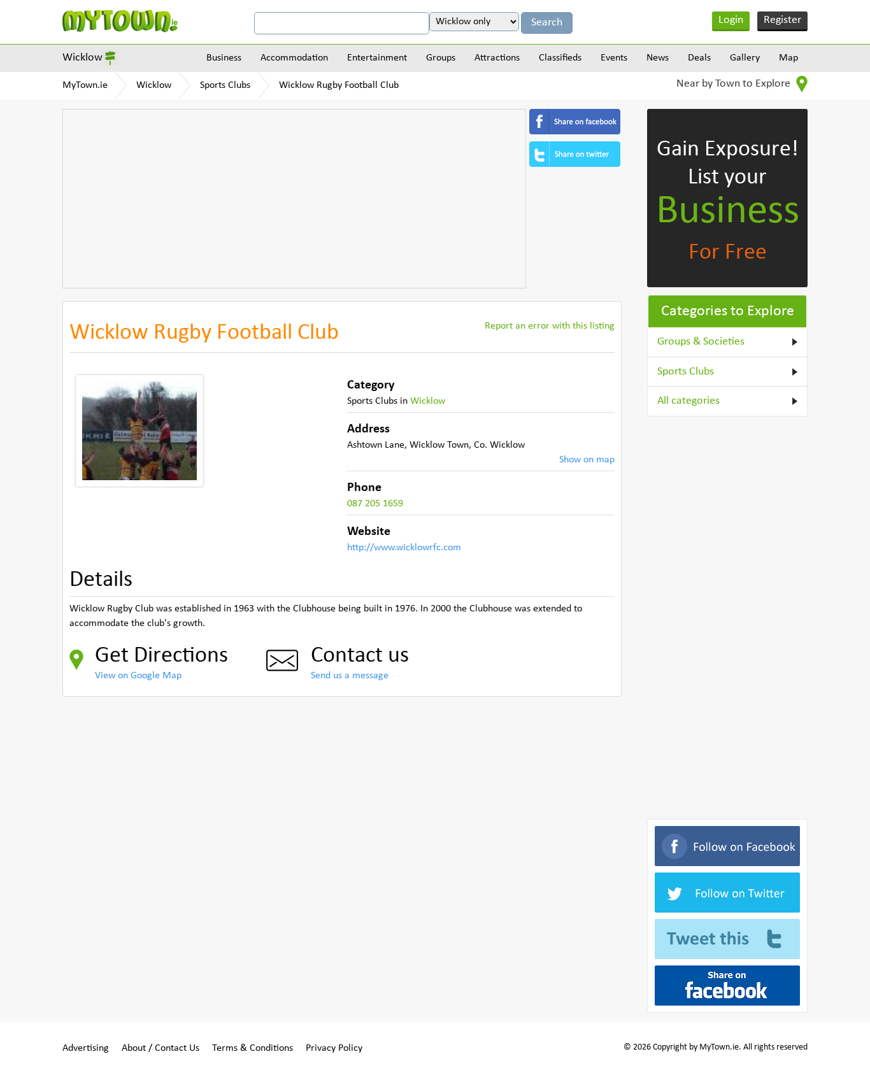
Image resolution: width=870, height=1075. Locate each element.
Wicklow (82, 58)
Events (614, 58)
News (657, 58)
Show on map (587, 460)
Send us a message (350, 676)
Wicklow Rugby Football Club (339, 85)
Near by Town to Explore (734, 84)
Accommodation (294, 58)
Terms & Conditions (252, 1048)
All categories (688, 401)
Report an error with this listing (550, 326)
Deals (699, 58)
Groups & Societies (701, 342)
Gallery (745, 58)
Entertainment (377, 58)
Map (788, 58)
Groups (440, 58)
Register (782, 20)
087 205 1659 (375, 504)
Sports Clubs (225, 85)
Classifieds (560, 58)
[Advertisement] (294, 199)
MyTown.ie (85, 85)
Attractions (497, 58)
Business (223, 58)
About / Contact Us (160, 1048)
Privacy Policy (334, 1048)
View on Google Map (138, 676)
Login (730, 20)
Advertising (85, 1048)
